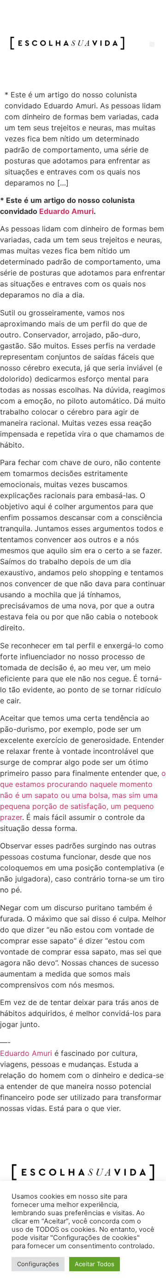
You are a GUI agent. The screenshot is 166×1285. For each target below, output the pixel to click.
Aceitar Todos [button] (94, 1264)
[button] (151, 44)
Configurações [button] (38, 1264)
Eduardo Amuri (66, 211)
